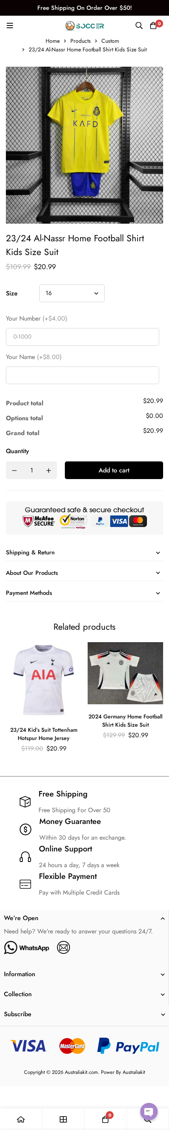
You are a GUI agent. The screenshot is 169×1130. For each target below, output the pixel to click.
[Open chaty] (149, 1111)
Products (80, 41)
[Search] (139, 25)
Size (12, 293)
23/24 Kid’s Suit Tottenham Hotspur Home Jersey (43, 734)
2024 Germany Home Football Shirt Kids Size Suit (125, 721)
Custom (110, 41)
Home (53, 41)
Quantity (17, 451)
